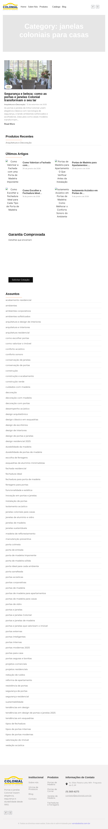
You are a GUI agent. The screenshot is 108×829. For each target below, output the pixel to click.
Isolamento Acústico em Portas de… (85, 191)
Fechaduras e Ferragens (53, 803)
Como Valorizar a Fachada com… (37, 163)
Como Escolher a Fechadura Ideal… (32, 191)
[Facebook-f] (92, 6)
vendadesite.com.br (81, 823)
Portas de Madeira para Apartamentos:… (84, 163)
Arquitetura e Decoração (14, 104)
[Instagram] (97, 6)
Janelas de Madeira (52, 797)
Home (40, 43)
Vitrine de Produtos (33, 788)
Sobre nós (33, 782)
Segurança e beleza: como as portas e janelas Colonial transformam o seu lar (25, 97)
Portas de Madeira (52, 783)
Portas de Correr (52, 790)
